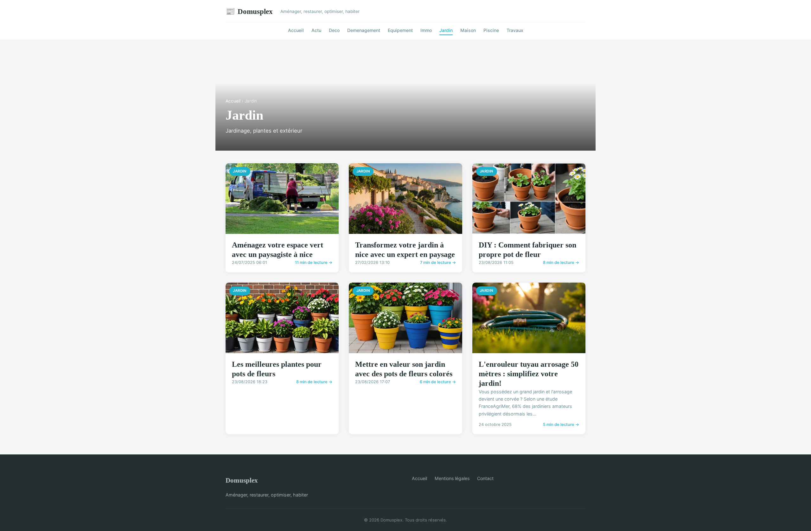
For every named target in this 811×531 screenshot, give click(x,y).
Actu (316, 30)
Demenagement (363, 30)
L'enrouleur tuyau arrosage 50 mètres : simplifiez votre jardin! (528, 373)
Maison (468, 30)
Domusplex (249, 11)
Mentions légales (452, 478)
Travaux (515, 30)
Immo (426, 30)
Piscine (491, 30)
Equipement (400, 30)
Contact (485, 478)
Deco (334, 30)
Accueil (296, 30)
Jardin (446, 30)
